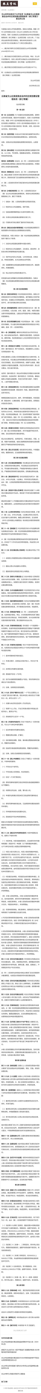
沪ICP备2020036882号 (31, 1388)
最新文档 (20, 1390)
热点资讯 (10, 1388)
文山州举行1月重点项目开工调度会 (13, 1374)
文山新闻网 (11, 10)
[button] (35, 3)
